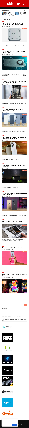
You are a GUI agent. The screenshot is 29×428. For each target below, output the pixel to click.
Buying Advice (6, 131)
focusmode (10, 45)
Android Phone (6, 187)
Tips (13, 187)
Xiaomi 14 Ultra (18, 103)
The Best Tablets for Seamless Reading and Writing (23, 13)
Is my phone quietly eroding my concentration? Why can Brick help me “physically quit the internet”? (14, 24)
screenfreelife (18, 45)
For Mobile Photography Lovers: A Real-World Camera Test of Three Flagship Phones (14, 81)
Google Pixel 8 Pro (13, 103)
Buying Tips (10, 159)
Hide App (5, 296)
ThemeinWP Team (19, 424)
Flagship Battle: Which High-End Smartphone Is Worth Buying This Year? (14, 52)
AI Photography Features (7, 215)
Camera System (13, 74)
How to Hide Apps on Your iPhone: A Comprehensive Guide (14, 275)
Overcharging (9, 242)
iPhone (13, 159)
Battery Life (5, 242)
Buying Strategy (6, 159)
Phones (3, 21)
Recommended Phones (5, 75)
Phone (12, 242)
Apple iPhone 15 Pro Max (7, 103)
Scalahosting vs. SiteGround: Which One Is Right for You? (9, 314)
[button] (26, 10)
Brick (4, 45)
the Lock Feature (14, 296)
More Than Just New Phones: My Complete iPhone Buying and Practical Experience (14, 137)
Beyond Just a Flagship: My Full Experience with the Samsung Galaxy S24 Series (14, 109)
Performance (17, 74)
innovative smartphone (14, 215)
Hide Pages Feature (9, 296)
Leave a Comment (23, 45)
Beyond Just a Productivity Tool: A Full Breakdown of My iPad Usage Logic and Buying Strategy (10, 14)
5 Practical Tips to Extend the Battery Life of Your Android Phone (13, 165)
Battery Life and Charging (7, 74)
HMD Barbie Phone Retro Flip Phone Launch (12, 247)
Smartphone (19, 215)
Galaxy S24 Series (10, 131)
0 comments (13, 26)
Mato (4, 26)
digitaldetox (7, 45)
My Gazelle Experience (16, 131)
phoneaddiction (14, 45)
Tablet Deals (14, 3)
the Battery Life (10, 187)
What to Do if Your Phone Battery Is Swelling (12, 221)
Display (5, 268)
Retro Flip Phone (8, 268)
